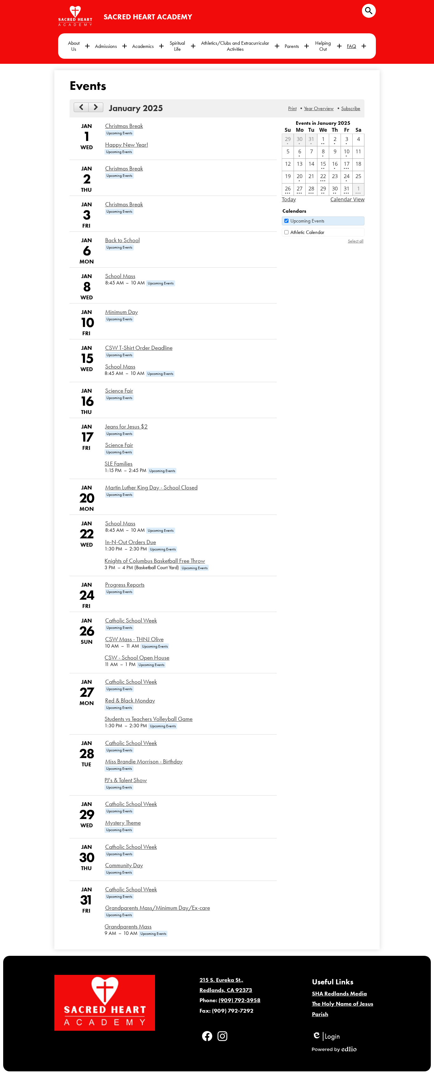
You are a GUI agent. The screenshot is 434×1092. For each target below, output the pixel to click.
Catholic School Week (131, 620)
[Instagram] (222, 1036)
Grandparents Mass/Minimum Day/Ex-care (157, 907)
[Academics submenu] (148, 46)
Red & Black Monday (130, 700)
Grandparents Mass (128, 926)
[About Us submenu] (78, 46)
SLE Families (118, 463)
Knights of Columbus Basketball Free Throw (155, 560)
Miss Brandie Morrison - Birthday (144, 761)
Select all (355, 241)
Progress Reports (125, 584)
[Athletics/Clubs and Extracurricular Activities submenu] (240, 46)
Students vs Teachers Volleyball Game (149, 719)
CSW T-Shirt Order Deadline (139, 347)
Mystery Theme (123, 822)
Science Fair (119, 390)
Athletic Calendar (307, 232)
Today (289, 199)
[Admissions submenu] (111, 46)
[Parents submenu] (297, 46)
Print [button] (292, 108)
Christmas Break (124, 126)
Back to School (122, 240)
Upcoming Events (307, 221)
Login (326, 1036)
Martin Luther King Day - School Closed (151, 487)
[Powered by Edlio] (334, 1049)
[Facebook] (207, 1036)
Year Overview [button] (319, 108)
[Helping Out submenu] (328, 46)
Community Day (124, 865)
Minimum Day (121, 312)
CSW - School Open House (137, 657)
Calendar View (347, 199)
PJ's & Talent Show (126, 780)
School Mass (120, 276)
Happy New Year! (126, 144)
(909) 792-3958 (240, 1000)
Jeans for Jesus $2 (126, 426)
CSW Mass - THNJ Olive (134, 639)
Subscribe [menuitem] (350, 108)
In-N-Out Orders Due (130, 542)
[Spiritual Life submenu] (182, 46)
